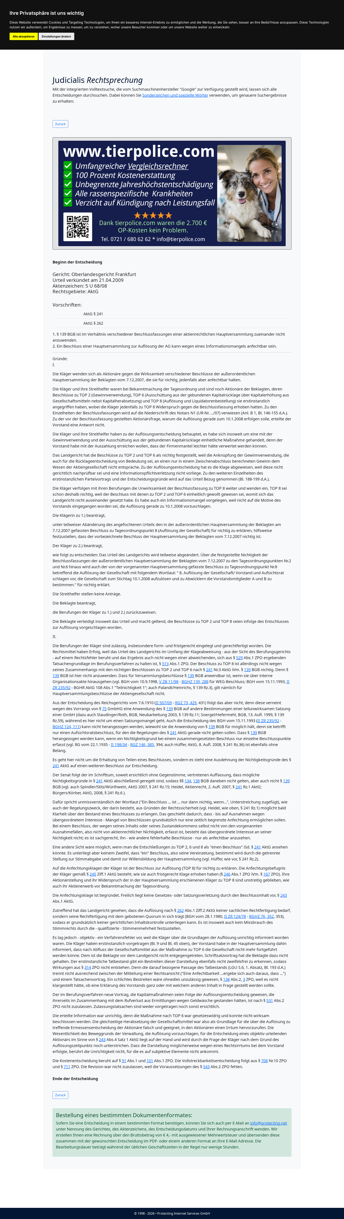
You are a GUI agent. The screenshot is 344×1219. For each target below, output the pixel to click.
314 (87, 967)
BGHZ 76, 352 (261, 916)
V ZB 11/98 (168, 681)
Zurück (60, 124)
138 (196, 781)
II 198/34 (119, 744)
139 (247, 669)
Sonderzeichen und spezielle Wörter (175, 95)
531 (269, 1000)
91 (124, 1060)
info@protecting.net (268, 1123)
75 (104, 708)
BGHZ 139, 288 (195, 681)
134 (188, 781)
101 (150, 1060)
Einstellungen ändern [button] (56, 36)
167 (266, 874)
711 (67, 1066)
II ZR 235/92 (268, 720)
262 (180, 910)
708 (264, 1060)
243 (283, 895)
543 (206, 1066)
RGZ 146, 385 (142, 744)
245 (93, 874)
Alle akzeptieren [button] (24, 36)
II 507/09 (164, 702)
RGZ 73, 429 (185, 702)
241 (209, 669)
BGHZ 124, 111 (66, 726)
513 (165, 663)
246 (227, 874)
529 (239, 657)
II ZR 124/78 (235, 916)
